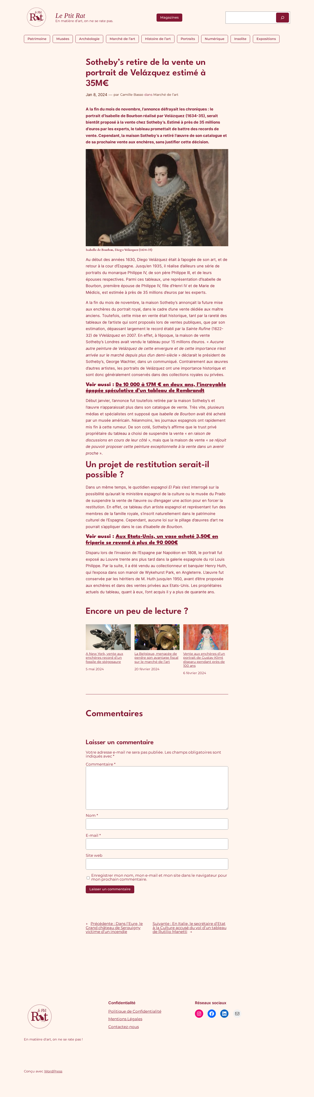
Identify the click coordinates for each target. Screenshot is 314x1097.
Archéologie (89, 39)
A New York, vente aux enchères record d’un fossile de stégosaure (104, 658)
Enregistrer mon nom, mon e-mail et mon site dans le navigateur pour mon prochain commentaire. (159, 878)
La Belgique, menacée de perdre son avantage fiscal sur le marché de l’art (156, 658)
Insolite (240, 39)
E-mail (93, 836)
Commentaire (100, 764)
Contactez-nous (123, 1026)
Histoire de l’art (158, 39)
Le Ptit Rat (70, 15)
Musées (62, 39)
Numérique (214, 39)
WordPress (53, 1071)
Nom (92, 816)
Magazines (169, 17)
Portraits (188, 39)
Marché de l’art (122, 39)
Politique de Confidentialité (134, 1011)
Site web (94, 856)
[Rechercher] (282, 18)
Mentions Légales (125, 1019)
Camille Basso (131, 95)
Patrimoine (37, 39)
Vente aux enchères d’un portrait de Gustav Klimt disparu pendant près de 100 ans (204, 660)
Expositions (266, 39)
